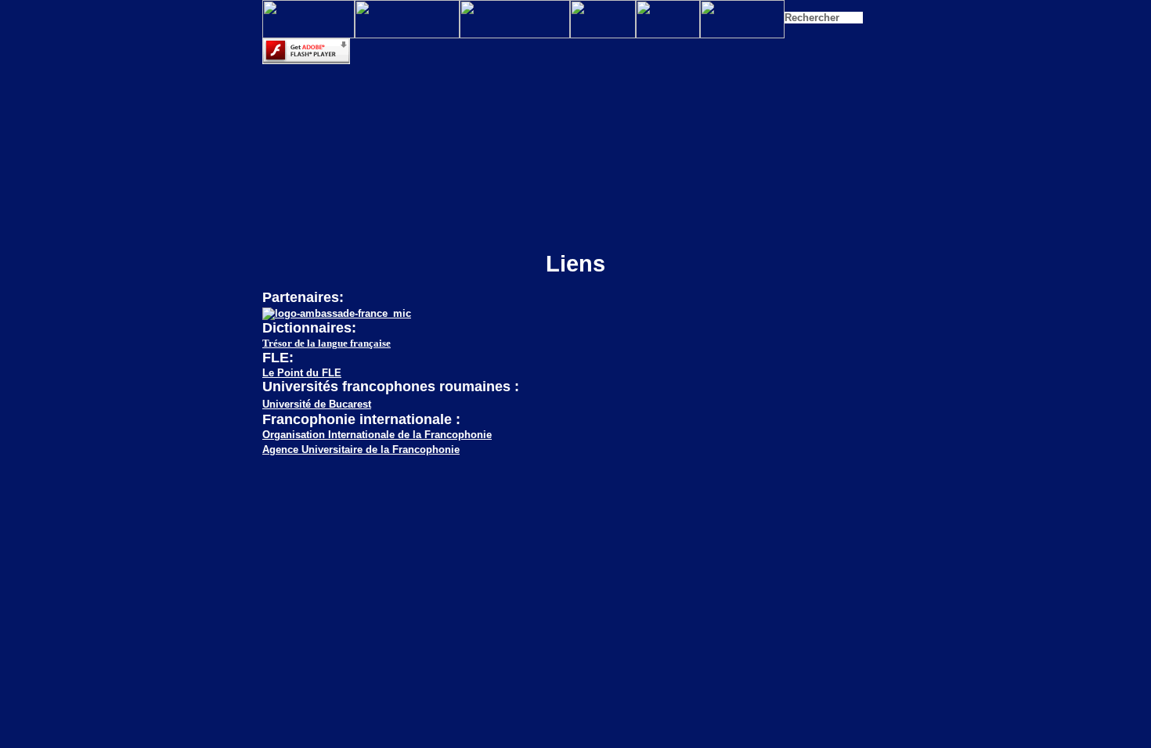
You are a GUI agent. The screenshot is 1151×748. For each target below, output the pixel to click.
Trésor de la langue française (326, 343)
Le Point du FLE (301, 373)
